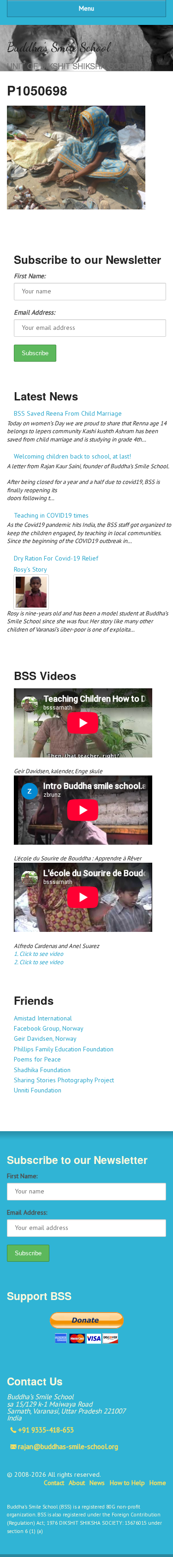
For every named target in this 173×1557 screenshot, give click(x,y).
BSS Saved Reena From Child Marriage (68, 413)
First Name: (29, 276)
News (97, 1483)
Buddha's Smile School (58, 47)
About (77, 1483)
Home (157, 1483)
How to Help (127, 1483)
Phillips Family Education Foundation (63, 1049)
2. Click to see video (38, 962)
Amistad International (43, 1018)
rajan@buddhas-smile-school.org (68, 1446)
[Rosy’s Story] (90, 592)
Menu (86, 8)
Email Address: (34, 312)
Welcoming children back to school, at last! (72, 456)
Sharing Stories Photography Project (64, 1080)
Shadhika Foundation (42, 1070)
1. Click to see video (38, 954)
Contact (54, 1483)
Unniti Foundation (37, 1090)
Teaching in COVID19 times (51, 515)
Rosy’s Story (30, 569)
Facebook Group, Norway (49, 1028)
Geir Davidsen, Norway (45, 1038)
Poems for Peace (37, 1059)
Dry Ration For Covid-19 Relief (56, 558)
